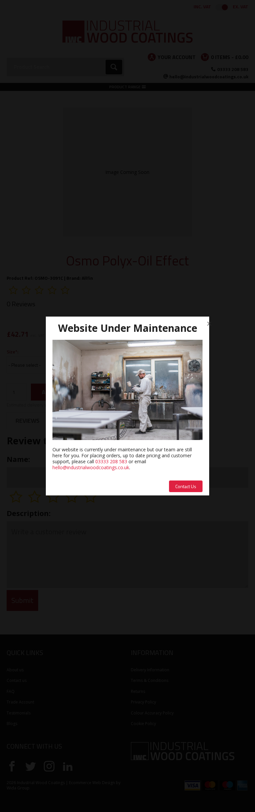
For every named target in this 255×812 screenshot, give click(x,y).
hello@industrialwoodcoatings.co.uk (90, 467)
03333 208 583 (111, 461)
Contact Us (185, 486)
